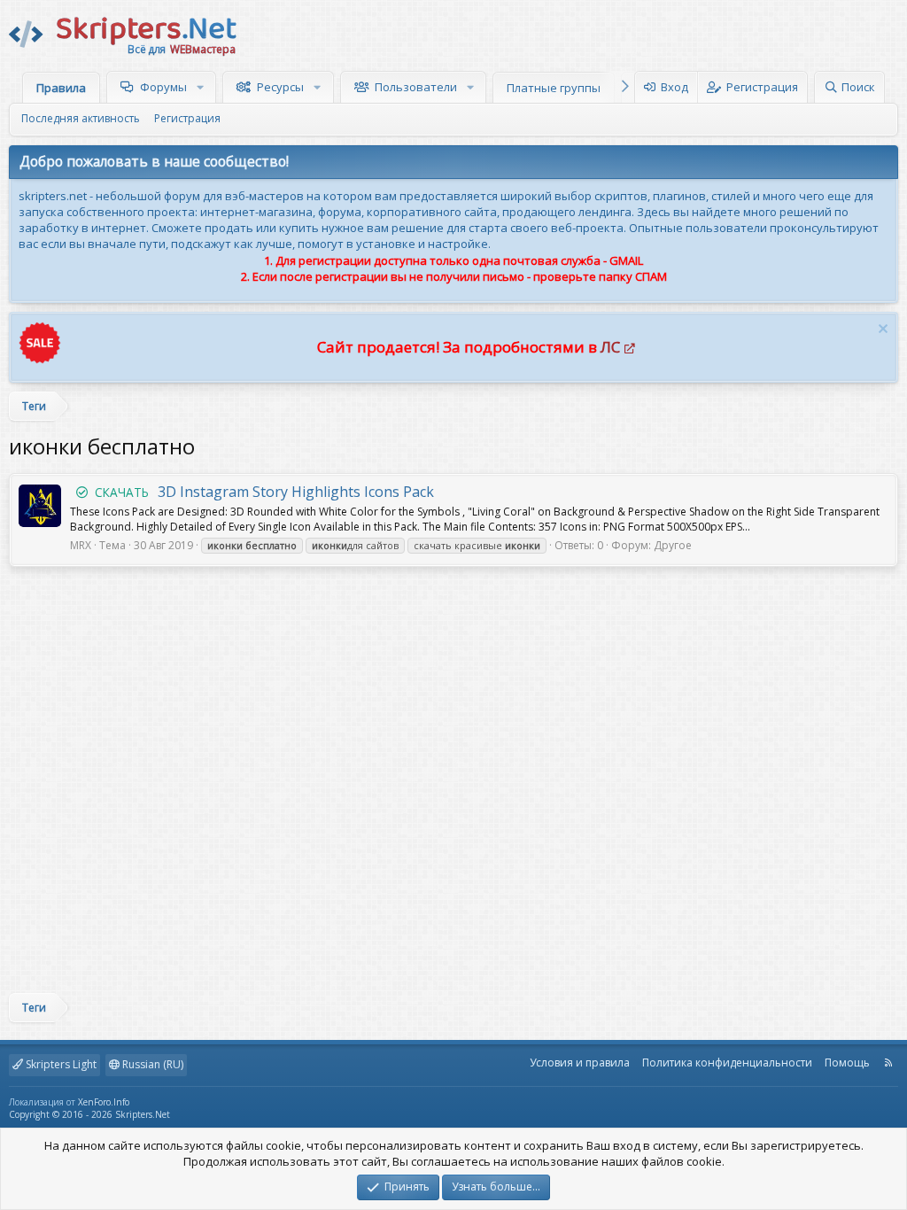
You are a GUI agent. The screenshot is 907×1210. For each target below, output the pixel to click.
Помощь (847, 1062)
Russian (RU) (151, 1064)
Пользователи (416, 87)
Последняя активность (80, 118)
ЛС (610, 347)
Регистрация (187, 118)
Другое (673, 545)
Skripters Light (60, 1064)
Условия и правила (580, 1062)
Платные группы (554, 88)
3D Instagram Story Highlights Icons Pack (264, 491)
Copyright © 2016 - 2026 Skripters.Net (89, 1114)
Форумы (163, 87)
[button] (202, 87)
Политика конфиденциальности (727, 1062)
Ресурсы (280, 87)
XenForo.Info (103, 1102)
